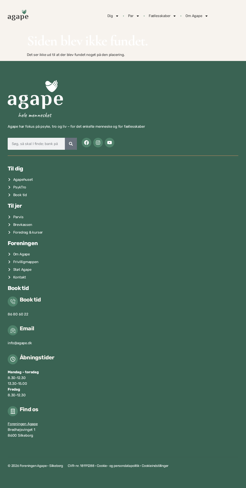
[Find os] (13, 411)
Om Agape (193, 16)
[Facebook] (86, 142)
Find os (29, 409)
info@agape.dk (20, 343)
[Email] (13, 330)
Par (131, 16)
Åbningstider (37, 357)
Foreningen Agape (23, 424)
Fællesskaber (160, 16)
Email (27, 328)
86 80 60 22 (18, 314)
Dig (110, 16)
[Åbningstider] (13, 359)
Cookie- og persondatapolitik (118, 466)
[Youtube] (109, 142)
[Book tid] (13, 301)
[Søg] (71, 144)
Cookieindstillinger (155, 466)
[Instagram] (98, 142)
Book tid (30, 299)
